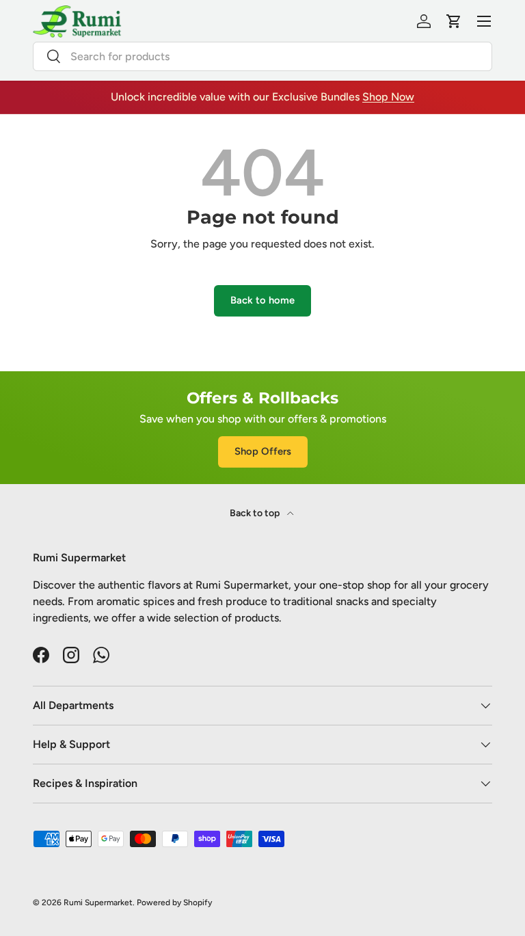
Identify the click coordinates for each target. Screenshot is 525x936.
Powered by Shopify (174, 902)
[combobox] (262, 56)
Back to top (256, 513)
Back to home (262, 300)
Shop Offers (262, 451)
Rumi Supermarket (98, 902)
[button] (454, 21)
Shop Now (388, 96)
